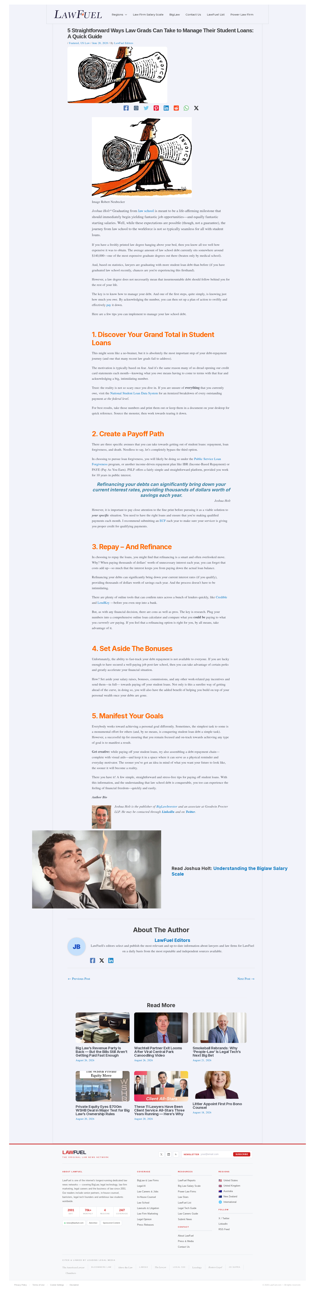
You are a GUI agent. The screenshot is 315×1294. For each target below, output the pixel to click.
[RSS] (176, 1154)
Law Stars (183, 1197)
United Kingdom (229, 1185)
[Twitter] (146, 108)
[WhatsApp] (186, 108)
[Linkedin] (166, 108)
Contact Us (184, 1246)
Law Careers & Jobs (147, 1191)
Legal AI (141, 1186)
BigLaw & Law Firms (148, 1180)
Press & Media (186, 1241)
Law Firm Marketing (147, 1213)
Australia (226, 1191)
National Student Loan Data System (134, 393)
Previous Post (79, 978)
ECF (163, 520)
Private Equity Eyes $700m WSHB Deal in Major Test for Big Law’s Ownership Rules (103, 1110)
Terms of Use (38, 1285)
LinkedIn (168, 811)
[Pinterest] (156, 108)
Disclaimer (74, 1285)
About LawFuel (186, 1235)
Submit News (185, 1219)
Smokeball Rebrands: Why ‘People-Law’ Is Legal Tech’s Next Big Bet (217, 1052)
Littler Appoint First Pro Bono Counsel (217, 1106)
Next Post (246, 978)
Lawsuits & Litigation (148, 1208)
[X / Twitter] (161, 1154)
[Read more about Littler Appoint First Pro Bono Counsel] (217, 1084)
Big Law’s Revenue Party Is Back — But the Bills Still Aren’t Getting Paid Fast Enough (101, 1052)
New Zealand (228, 1196)
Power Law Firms (187, 1191)
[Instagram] (136, 108)
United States (228, 1180)
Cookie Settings (57, 1285)
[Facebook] (126, 108)
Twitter (190, 811)
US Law (85, 43)
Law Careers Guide (188, 1213)
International (227, 1202)
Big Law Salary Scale (189, 1186)
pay (108, 305)
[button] (125, 14)
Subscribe (242, 1154)
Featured (74, 43)
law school (146, 210)
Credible (221, 597)
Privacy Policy (20, 1285)
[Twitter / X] (196, 108)
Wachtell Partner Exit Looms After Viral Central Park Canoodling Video (158, 1052)
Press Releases (145, 1224)
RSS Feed (224, 1229)
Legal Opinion (144, 1219)
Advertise (93, 1223)
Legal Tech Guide (187, 1208)
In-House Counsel (146, 1197)
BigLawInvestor (166, 806)
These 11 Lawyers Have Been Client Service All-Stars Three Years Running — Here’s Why (159, 1110)
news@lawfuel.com (74, 1223)
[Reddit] (176, 108)
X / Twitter (224, 1218)
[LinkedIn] (169, 1154)
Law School (143, 1202)
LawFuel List (184, 1202)
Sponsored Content (111, 1223)
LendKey (104, 602)
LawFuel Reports (187, 1180)
